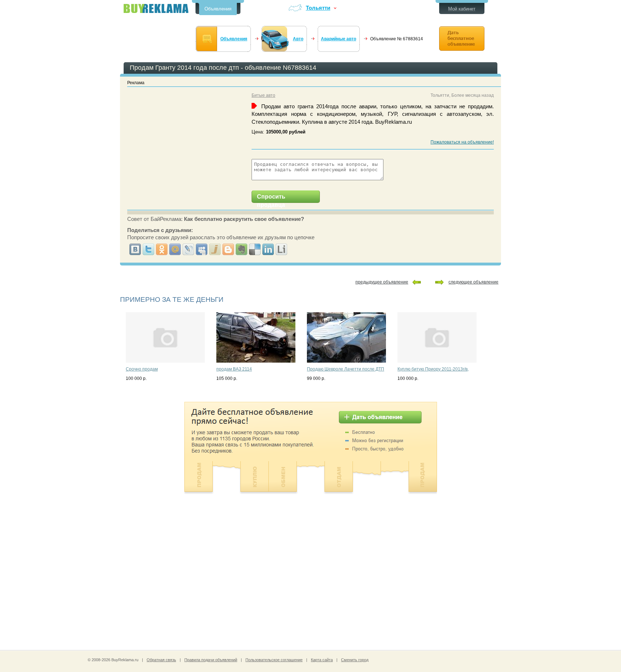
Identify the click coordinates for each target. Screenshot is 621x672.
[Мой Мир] (175, 249)
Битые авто (263, 95)
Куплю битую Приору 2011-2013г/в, (433, 369)
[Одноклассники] (162, 249)
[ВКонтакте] (135, 249)
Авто (298, 38)
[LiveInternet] (281, 249)
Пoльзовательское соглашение (274, 660)
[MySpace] (201, 249)
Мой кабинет (461, 9)
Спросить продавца (271, 198)
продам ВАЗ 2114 (234, 369)
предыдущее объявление (381, 282)
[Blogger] (228, 249)
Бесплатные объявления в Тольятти (156, 8)
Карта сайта (322, 660)
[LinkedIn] (268, 249)
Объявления (217, 9)
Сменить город (354, 660)
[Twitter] (148, 249)
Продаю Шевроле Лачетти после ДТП (345, 369)
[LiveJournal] (188, 249)
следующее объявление (473, 282)
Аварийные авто (338, 38)
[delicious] (255, 249)
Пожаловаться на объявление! (462, 142)
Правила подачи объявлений (210, 660)
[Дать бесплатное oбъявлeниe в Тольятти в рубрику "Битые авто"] (461, 38)
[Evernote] (241, 249)
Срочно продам (142, 369)
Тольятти (318, 8)
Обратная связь (161, 660)
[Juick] (215, 249)
